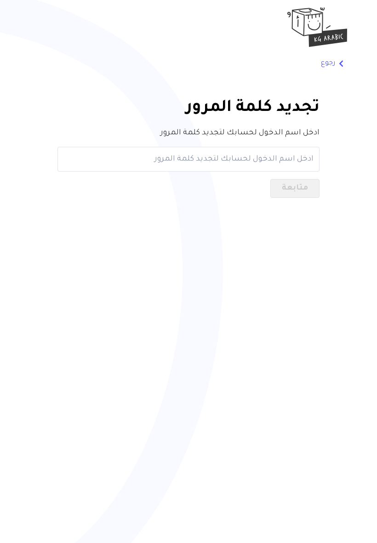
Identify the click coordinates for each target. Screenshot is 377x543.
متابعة (295, 188)
